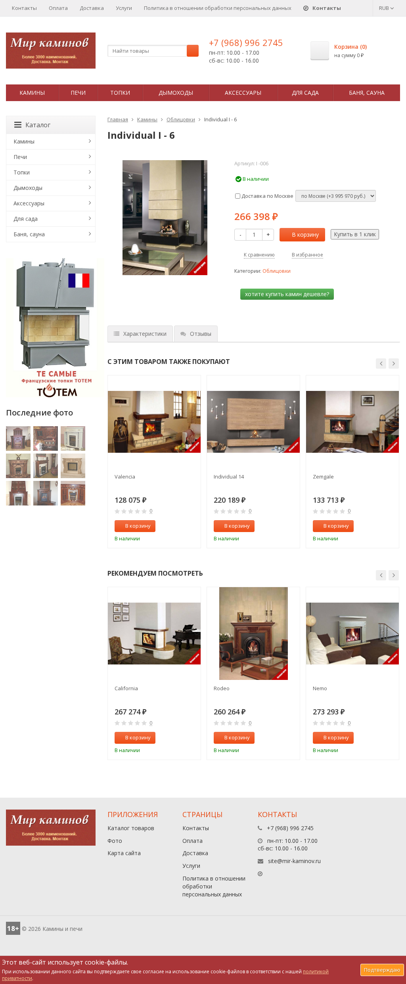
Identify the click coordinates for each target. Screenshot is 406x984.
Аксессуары (243, 92)
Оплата (58, 7)
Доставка (92, 7)
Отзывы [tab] (200, 333)
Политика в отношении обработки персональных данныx (217, 7)
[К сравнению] (178, 526)
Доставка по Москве (266, 195)
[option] (154, 461)
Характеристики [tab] (145, 333)
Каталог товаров (130, 828)
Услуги (124, 7)
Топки (120, 92)
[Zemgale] (352, 421)
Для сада (305, 92)
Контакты (24, 7)
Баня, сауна (367, 92)
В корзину (305, 234)
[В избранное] (191, 526)
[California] (154, 633)
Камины (32, 92)
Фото (114, 840)
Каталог (37, 125)
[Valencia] (154, 421)
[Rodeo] (253, 633)
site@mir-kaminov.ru (294, 861)
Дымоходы (176, 92)
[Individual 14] (253, 421)
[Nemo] (352, 633)
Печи (78, 92)
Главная (117, 119)
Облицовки (181, 119)
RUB (384, 7)
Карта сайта (124, 853)
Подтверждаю (382, 969)
